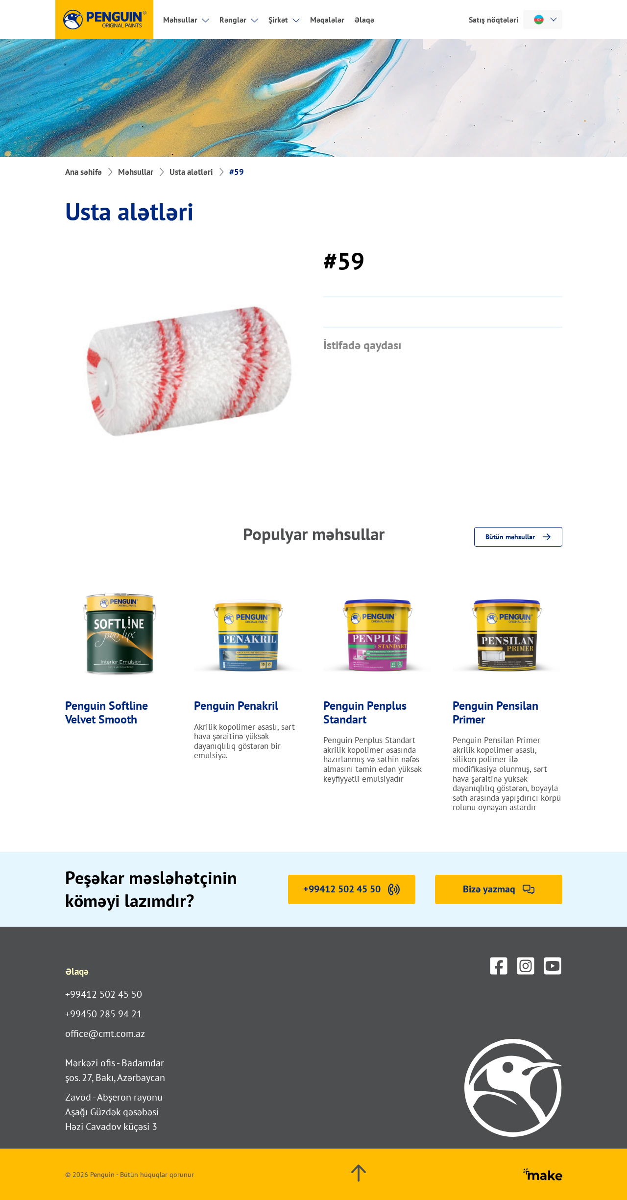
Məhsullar (180, 19)
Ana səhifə (83, 172)
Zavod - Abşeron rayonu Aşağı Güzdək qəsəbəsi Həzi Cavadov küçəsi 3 (114, 1112)
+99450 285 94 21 (103, 1014)
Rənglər (232, 19)
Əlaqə (364, 19)
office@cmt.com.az (105, 1033)
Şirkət (278, 19)
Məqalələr (327, 19)
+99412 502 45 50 (103, 994)
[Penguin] (104, 19)
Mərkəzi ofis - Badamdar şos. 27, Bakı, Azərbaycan (115, 1070)
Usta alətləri (191, 172)
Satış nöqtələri (493, 19)
